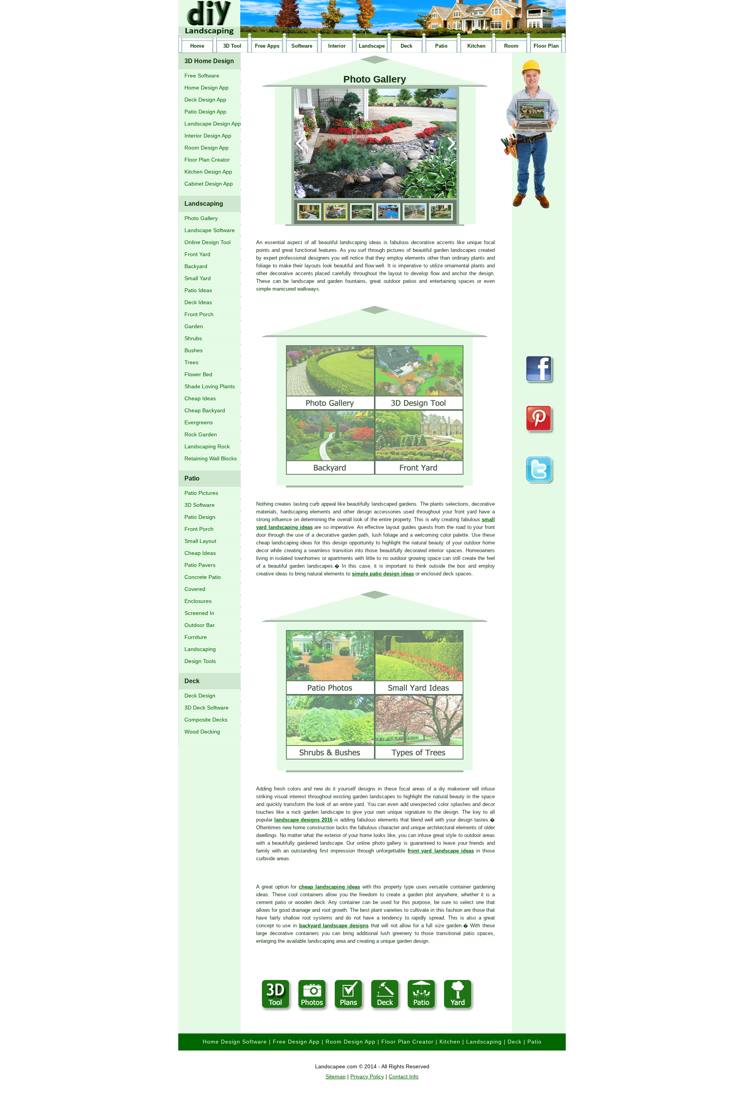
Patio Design (199, 517)
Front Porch (199, 314)
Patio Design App (205, 111)
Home (197, 46)
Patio (441, 46)
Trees (191, 362)
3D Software (199, 505)
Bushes (193, 350)
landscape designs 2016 (303, 820)
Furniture (195, 637)
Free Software (201, 75)
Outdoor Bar (199, 625)
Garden (193, 326)
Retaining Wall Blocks (210, 458)
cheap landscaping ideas (329, 887)
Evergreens (198, 422)
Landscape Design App (212, 124)
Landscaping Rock (207, 446)
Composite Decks (205, 719)
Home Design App (206, 87)
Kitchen (476, 46)
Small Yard (197, 278)
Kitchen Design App (208, 172)
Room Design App (206, 148)
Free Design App (296, 1041)
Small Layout (200, 541)
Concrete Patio (202, 577)
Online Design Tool (207, 242)
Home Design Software (235, 1041)
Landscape (372, 46)
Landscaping (203, 203)
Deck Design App (205, 99)
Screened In (199, 613)
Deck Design (199, 695)
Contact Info (403, 1076)
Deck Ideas (198, 302)
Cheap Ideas (200, 398)
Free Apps (267, 46)
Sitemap (336, 1076)
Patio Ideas (198, 290)
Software (301, 46)
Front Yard (197, 254)
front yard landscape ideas (441, 851)
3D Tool (232, 46)
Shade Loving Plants (209, 386)
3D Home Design (209, 61)
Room (511, 46)
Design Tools (200, 661)
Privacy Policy (367, 1076)
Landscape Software (209, 230)
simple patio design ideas (383, 574)
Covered (194, 589)
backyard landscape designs (334, 925)
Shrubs (193, 338)
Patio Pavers (199, 565)
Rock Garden (200, 434)
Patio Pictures (201, 493)
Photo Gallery (201, 218)
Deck (406, 46)
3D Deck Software (206, 707)
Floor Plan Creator (207, 160)
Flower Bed (198, 374)
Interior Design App (207, 136)
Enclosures (198, 601)
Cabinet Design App (208, 184)
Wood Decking (202, 731)
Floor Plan (546, 46)
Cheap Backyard (204, 410)
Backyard (195, 266)
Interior (337, 46)
